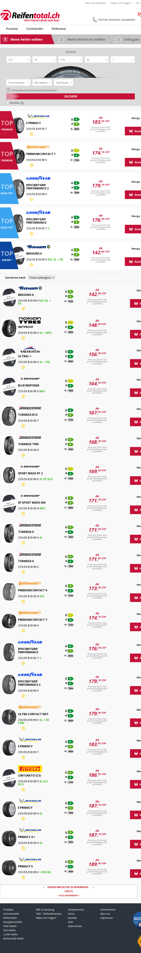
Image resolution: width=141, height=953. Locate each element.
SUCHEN (70, 96)
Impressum (106, 917)
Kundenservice (76, 909)
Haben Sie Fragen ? (121, 3)
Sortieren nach (15, 277)
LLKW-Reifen (10, 934)
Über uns (105, 913)
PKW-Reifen (10, 926)
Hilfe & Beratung (45, 909)
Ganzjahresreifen (12, 922)
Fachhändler (35, 28)
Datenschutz (75, 926)
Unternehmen (108, 909)
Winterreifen (10, 917)
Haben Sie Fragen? (46, 917)
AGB (70, 922)
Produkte (12, 28)
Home (71, 913)
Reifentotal (59, 28)
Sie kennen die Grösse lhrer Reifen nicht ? (34, 90)
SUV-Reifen (9, 930)
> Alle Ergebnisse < (69, 895)
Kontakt (72, 917)
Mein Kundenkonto (95, 3)
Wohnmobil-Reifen (13, 938)
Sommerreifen (11, 913)
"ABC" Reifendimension (49, 913)
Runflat (15, 103)
